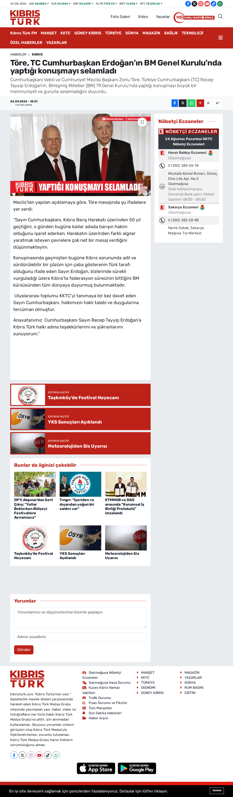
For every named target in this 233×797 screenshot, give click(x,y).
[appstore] (96, 768)
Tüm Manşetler (100, 708)
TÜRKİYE (113, 33)
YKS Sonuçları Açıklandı (72, 555)
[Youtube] (39, 755)
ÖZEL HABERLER (26, 42)
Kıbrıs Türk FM (23, 33)
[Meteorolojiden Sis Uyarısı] (126, 537)
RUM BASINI (194, 688)
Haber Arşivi (98, 718)
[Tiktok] (47, 755)
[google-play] (137, 768)
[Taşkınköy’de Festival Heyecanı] (35, 537)
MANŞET (49, 33)
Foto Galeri (120, 16)
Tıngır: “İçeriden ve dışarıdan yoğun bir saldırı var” (77, 504)
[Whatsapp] (56, 755)
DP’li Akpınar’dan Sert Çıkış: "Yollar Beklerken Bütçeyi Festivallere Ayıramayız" (33, 509)
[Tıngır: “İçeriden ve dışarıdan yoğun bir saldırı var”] (80, 484)
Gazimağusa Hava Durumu (110, 683)
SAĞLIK (171, 33)
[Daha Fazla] (200, 103)
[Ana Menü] (220, 38)
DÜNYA (132, 33)
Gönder (23, 649)
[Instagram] (31, 755)
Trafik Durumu (100, 698)
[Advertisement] (96, 363)
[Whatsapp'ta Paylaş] (191, 103)
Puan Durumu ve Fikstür (108, 703)
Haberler (18, 54)
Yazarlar (163, 16)
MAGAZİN (151, 33)
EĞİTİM (190, 693)
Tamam (216, 790)
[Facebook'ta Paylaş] (175, 103)
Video (143, 16)
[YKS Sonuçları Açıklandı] (80, 537)
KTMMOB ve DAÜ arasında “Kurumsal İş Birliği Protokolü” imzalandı (124, 506)
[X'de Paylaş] (183, 103)
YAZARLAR (56, 42)
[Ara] (220, 17)
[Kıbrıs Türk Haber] (25, 17)
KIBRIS (37, 54)
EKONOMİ (148, 688)
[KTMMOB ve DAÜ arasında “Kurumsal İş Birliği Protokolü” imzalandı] (126, 484)
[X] (22, 755)
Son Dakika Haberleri (105, 713)
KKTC (66, 33)
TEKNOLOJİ (192, 33)
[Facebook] (14, 755)
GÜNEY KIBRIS (87, 33)
